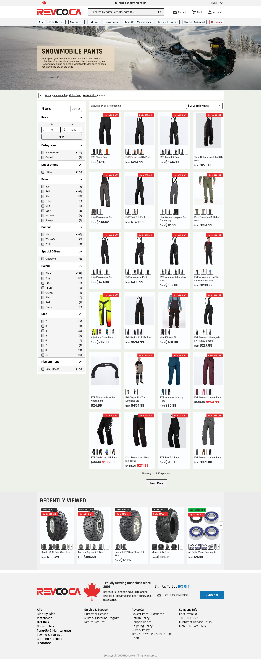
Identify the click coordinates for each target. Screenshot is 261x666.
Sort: (191, 106)
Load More (157, 483)
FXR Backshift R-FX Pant (138, 337)
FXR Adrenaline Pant (136, 277)
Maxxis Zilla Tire (160, 552)
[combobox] (124, 12)
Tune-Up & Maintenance (138, 22)
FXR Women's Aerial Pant (207, 397)
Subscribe (212, 595)
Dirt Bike (93, 22)
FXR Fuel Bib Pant (169, 457)
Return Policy (141, 618)
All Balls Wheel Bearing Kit (202, 552)
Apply (61, 136)
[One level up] (41, 95)
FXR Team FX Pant (169, 157)
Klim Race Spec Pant (102, 337)
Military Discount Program (101, 618)
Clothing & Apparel (194, 22)
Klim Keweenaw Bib (101, 217)
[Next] (186, 152)
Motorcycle (76, 22)
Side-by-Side (56, 22)
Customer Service (96, 614)
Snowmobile (112, 22)
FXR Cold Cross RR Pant (104, 457)
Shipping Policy (142, 626)
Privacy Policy (141, 630)
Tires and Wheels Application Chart (151, 636)
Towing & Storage (168, 22)
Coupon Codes (141, 622)
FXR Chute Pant (99, 157)
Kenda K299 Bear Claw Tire (55, 552)
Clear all (76, 108)
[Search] (160, 12)
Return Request (95, 622)
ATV (41, 22)
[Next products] (221, 525)
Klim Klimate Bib (168, 337)
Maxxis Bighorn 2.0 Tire (90, 552)
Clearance (216, 22)
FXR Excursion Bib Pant (137, 157)
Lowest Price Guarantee (148, 614)
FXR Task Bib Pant (135, 217)
